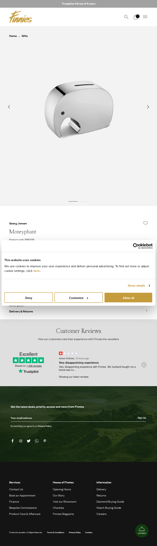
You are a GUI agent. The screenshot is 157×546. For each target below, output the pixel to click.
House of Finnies (63, 482)
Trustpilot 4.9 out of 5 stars (78, 3)
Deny (28, 297)
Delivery (101, 489)
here (37, 270)
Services (14, 482)
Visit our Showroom (64, 501)
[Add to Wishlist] (145, 223)
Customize (76, 297)
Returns (101, 495)
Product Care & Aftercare (24, 513)
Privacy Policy (75, 532)
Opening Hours (62, 489)
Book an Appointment (22, 495)
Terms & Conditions (55, 532)
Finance (14, 501)
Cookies (88, 532)
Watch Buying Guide (108, 507)
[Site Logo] (20, 17)
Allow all (128, 297)
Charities (58, 507)
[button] (145, 16)
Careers (101, 513)
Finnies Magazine (63, 513)
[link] (13, 440)
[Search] (126, 16)
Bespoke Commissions (23, 507)
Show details (136, 285)
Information (103, 482)
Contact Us (16, 489)
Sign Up (142, 417)
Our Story (59, 495)
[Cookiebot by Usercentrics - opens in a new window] (136, 246)
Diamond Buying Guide (110, 501)
